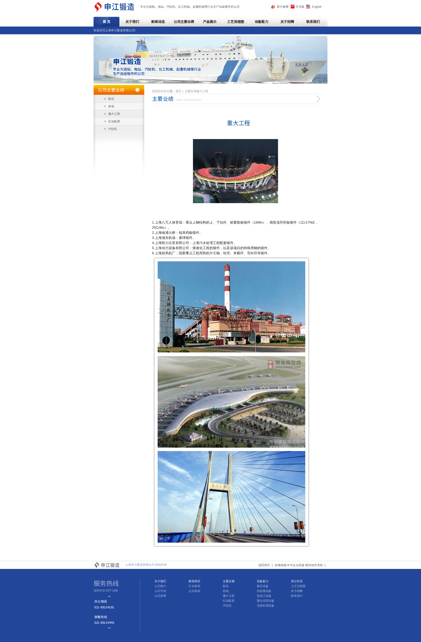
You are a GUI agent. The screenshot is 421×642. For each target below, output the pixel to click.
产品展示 (210, 21)
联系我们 (313, 21)
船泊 (111, 98)
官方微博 (282, 6)
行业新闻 (194, 586)
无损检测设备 (265, 605)
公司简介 (160, 586)
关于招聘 (287, 21)
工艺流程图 (235, 21)
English (317, 6)
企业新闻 (194, 590)
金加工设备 (264, 595)
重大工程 (114, 113)
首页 (178, 91)
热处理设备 (264, 590)
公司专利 (160, 590)
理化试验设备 (265, 600)
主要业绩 (228, 581)
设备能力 (261, 21)
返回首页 (264, 565)
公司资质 (160, 595)
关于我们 (132, 21)
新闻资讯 (194, 581)
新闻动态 (158, 21)
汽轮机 (112, 128)
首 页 (106, 21)
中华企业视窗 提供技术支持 (305, 565)
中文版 (300, 6)
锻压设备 (262, 586)
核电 (111, 106)
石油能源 (114, 121)
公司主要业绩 (184, 21)
